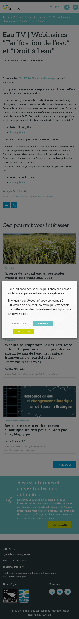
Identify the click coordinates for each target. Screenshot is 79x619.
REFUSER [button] (43, 323)
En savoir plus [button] (19, 323)
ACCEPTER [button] (23, 331)
